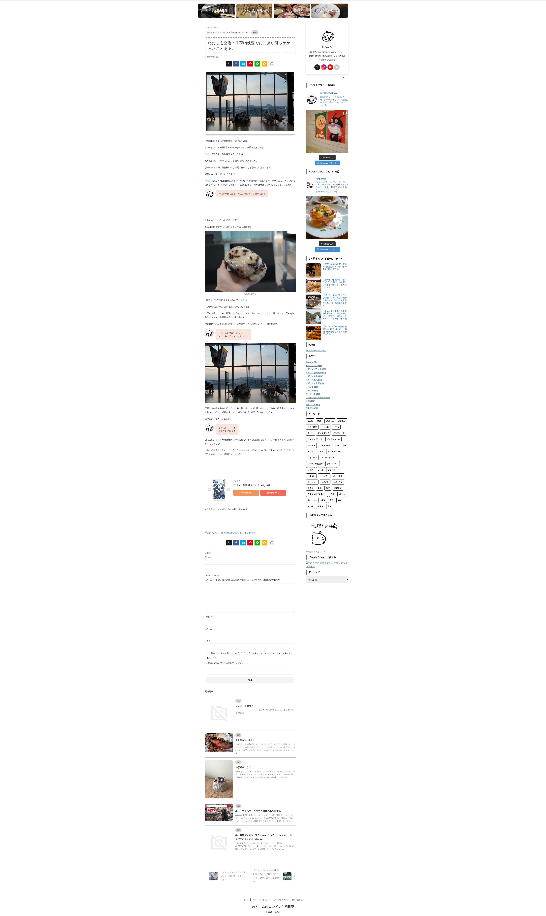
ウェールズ (341, 445)
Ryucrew (209, 180)
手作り (310, 488)
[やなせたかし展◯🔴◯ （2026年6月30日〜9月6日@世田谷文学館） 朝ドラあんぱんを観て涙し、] (327, 131)
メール (210, 628)
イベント (311, 445)
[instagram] (324, 67)
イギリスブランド (315, 439)
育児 (331, 500)
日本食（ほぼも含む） (317, 494)
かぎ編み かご (243, 767)
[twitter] (229, 63)
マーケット (312, 482)
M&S (319, 421)
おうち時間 (312, 427)
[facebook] (236, 63)
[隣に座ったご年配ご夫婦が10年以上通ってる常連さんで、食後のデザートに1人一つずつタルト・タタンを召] (327, 217)
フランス (331, 470)
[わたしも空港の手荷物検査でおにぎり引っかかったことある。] (243, 63)
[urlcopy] (271, 63)
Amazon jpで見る (246, 492)
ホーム (246, 899)
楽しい (342, 494)
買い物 (310, 506)
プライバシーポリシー (261, 899)
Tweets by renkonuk (316, 350)
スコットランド (327, 458)
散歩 (319, 488)
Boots (310, 421)
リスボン (325, 482)
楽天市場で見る (273, 492)
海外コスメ (312, 500)
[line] (257, 63)
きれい (310, 433)
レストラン (338, 482)
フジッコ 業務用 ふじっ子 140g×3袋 (251, 485)
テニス (310, 470)
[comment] (264, 63)
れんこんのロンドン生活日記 (273, 906)
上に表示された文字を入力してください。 (225, 662)
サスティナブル (334, 451)
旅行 (328, 488)
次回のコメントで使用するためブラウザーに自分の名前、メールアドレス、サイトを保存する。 (251, 653)
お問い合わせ (297, 899)
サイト (209, 641)
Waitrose (330, 421)
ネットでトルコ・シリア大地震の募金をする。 (259, 811)
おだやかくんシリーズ (316, 551)
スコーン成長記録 (315, 464)
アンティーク (339, 433)
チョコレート (332, 464)
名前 (209, 616)
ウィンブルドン (326, 445)
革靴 (330, 506)
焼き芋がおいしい (244, 740)
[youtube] (330, 67)
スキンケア (312, 458)
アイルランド (323, 433)
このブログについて (280, 899)
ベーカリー (324, 476)
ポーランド (338, 476)
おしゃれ (325, 427)
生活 (323, 500)
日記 (209, 553)
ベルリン (311, 476)
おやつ (336, 427)
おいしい (342, 421)
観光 (340, 500)
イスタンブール (333, 439)
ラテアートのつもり (245, 706)
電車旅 (320, 506)
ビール (320, 470)
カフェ (310, 451)
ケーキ (320, 451)
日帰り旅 (338, 488)
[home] (337, 67)
